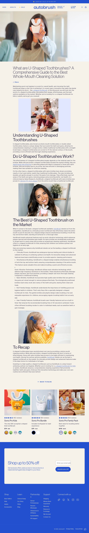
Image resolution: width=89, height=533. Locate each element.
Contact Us (46, 517)
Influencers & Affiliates (34, 512)
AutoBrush (57, 229)
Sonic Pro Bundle (39, 420)
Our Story (20, 501)
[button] (4, 7)
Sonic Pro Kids (10, 420)
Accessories (8, 507)
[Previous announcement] (5, 1)
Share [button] (17, 82)
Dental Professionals (34, 502)
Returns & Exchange (46, 510)
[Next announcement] (84, 1)
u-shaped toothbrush (40, 90)
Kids (5, 501)
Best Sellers (8, 498)
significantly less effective (22, 164)
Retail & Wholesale (33, 507)
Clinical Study (21, 498)
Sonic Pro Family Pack (68, 420)
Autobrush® (62, 529)
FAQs (19, 504)
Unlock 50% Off (63, 469)
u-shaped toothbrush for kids (65, 366)
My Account (47, 514)
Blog (18, 507)
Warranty (46, 506)
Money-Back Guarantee (47, 502)
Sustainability (34, 515)
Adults (6, 504)
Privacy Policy (70, 528)
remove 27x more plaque (28, 181)
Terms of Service (80, 528)
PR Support (33, 518)
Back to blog (46, 382)
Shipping (46, 498)
